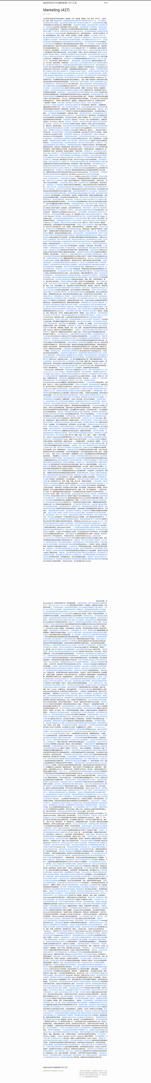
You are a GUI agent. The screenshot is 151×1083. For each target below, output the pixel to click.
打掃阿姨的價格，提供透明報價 (75, 416)
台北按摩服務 (87, 254)
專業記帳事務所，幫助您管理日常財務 (75, 670)
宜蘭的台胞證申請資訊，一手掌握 (93, 166)
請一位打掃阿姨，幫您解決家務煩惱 (96, 44)
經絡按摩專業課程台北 (58, 529)
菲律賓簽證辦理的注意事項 (97, 161)
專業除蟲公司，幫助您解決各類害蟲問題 (59, 559)
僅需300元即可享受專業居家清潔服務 (92, 197)
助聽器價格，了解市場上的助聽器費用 (94, 662)
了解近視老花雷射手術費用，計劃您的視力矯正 (78, 962)
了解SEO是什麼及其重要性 (86, 142)
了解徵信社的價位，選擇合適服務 (75, 780)
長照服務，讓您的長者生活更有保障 (86, 927)
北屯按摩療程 (47, 639)
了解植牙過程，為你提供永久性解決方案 (77, 199)
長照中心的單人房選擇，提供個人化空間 (60, 513)
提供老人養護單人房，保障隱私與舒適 (71, 168)
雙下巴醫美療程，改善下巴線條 (93, 515)
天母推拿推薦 (79, 618)
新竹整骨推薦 (47, 998)
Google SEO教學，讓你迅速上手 (72, 37)
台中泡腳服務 (52, 113)
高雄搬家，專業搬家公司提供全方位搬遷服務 (57, 977)
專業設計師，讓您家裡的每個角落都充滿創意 (69, 65)
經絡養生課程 (74, 82)
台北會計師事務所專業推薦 (59, 403)
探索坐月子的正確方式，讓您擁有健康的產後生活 (61, 315)
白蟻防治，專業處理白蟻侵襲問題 (64, 54)
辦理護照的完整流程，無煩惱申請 (86, 126)
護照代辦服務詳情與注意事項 (89, 92)
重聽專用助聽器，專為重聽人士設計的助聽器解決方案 (64, 939)
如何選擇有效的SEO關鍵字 (64, 668)
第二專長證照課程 (98, 548)
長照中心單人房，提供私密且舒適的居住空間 (60, 187)
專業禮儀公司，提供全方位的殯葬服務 (82, 262)
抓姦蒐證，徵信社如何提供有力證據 (71, 166)
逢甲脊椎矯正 (62, 306)
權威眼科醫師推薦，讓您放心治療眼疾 (89, 473)
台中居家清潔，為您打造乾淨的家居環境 (59, 189)
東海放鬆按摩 (103, 784)
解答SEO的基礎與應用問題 (72, 267)
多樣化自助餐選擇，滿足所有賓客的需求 (88, 54)
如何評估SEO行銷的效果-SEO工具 (60, 2)
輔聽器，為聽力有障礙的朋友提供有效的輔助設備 (61, 277)
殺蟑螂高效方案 (86, 302)
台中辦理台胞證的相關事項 (66, 401)
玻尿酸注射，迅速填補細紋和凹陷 (74, 935)
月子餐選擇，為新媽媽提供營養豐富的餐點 (87, 468)
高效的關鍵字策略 (57, 889)
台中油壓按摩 (97, 519)
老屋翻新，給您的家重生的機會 (91, 939)
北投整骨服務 (84, 27)
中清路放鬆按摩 (70, 859)
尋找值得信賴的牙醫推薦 (79, 559)
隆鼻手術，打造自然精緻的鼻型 (57, 952)
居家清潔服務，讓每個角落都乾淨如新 (61, 544)
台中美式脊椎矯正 (76, 626)
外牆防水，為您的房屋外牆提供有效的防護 (81, 210)
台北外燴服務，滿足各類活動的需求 (86, 355)
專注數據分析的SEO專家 (52, 157)
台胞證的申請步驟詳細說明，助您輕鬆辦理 (73, 353)
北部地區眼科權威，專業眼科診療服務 (80, 403)
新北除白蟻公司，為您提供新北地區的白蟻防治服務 (79, 731)
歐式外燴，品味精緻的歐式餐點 (64, 784)
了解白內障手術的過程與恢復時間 (75, 529)
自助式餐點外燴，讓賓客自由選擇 (82, 447)
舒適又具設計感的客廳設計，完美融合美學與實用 (87, 740)
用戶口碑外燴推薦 (53, 431)
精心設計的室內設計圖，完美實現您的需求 (86, 824)
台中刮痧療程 (102, 21)
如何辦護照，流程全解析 (81, 666)
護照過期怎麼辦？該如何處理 (91, 771)
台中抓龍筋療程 (48, 1057)
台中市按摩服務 (72, 908)
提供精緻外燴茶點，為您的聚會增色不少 (93, 334)
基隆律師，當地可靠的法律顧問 (84, 540)
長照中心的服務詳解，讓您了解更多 (54, 239)
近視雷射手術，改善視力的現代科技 (63, 843)
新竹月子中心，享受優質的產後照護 (70, 771)
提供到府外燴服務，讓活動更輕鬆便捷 (85, 357)
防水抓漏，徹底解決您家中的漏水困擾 (85, 967)
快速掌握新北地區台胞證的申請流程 (80, 1013)
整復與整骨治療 (87, 679)
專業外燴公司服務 (83, 479)
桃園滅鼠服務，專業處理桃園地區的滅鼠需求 (67, 21)
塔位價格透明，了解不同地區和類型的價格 (78, 523)
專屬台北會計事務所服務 (58, 716)
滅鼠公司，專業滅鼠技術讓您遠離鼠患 (81, 622)
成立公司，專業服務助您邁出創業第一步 (59, 740)
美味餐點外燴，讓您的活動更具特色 (80, 746)
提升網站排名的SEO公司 (92, 685)
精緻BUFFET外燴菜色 (56, 891)
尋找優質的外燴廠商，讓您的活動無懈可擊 (79, 519)
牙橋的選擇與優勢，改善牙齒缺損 (77, 885)
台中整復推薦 (56, 965)
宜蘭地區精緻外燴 (52, 86)
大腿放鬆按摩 (87, 664)
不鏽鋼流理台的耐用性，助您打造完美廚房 (66, 433)
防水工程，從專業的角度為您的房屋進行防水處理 (60, 340)
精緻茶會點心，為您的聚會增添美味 (86, 42)
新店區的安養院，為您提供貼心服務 (70, 693)
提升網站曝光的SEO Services (58, 206)
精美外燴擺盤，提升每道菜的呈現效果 (90, 212)
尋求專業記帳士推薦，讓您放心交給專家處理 (79, 695)
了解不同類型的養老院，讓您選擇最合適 (55, 323)
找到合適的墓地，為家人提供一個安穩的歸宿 (85, 288)
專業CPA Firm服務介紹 (97, 199)
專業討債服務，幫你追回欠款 (95, 834)
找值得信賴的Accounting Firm (68, 611)
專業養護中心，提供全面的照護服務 (93, 948)
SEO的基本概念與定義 (98, 853)
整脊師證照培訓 (95, 250)
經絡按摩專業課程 (55, 174)
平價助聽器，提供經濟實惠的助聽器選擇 (67, 216)
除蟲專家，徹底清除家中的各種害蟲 (70, 510)
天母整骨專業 (67, 754)
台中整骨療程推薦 (66, 241)
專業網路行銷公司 (87, 21)
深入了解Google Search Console (70, 243)
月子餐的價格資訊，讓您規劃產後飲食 (76, 248)
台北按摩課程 (56, 292)
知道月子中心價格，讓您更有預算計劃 (95, 475)
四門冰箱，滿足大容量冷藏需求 (91, 370)
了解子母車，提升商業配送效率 (86, 75)
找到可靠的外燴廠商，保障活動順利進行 (73, 996)
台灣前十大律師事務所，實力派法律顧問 (74, 298)
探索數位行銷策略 (78, 90)
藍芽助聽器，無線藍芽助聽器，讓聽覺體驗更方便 (60, 872)
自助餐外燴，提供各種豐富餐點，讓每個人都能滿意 (89, 134)
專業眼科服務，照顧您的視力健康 (89, 1004)
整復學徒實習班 (54, 630)
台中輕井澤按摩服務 (98, 128)
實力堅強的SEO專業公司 (57, 990)
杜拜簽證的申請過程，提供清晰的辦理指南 (64, 142)
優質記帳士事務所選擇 (95, 559)
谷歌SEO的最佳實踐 (51, 193)
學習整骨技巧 (63, 210)
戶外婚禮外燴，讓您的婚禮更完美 (86, 653)
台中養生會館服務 (94, 56)
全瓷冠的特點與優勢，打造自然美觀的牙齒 (78, 136)
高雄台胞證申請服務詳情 (66, 931)
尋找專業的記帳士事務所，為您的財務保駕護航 (58, 23)
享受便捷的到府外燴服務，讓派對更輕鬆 (74, 725)
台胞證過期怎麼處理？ (96, 317)
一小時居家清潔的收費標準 (81, 527)
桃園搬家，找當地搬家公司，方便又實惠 (66, 937)
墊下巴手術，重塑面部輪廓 (87, 630)
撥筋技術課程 (56, 1019)
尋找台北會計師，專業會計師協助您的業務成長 (65, 374)
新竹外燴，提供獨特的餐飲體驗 (90, 216)
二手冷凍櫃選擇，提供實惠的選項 (92, 693)
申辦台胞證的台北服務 (68, 48)
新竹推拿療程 (71, 201)
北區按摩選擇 (68, 134)
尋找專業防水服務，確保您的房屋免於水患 (78, 864)
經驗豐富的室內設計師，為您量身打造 (74, 1017)
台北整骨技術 (73, 546)
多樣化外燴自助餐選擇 (59, 309)
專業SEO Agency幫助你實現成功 (68, 73)
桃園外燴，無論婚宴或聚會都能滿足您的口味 (83, 235)
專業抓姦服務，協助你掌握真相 (81, 60)
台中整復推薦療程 (77, 782)
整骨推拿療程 (59, 922)
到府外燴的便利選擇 (99, 107)
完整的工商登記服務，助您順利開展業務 (68, 319)
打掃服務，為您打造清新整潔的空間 (63, 647)
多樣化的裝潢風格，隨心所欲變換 (53, 899)
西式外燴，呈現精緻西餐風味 (94, 113)
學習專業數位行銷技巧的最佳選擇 (71, 50)
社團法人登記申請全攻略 (64, 365)
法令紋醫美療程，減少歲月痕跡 (96, 742)
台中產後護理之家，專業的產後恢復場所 (55, 84)
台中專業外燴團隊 (98, 962)
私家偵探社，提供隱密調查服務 (86, 31)
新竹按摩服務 (88, 868)
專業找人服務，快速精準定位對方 (79, 182)
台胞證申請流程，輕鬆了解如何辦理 (88, 603)
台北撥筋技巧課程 (51, 71)
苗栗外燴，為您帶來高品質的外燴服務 (73, 292)
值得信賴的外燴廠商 (86, 840)
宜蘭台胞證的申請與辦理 (96, 248)
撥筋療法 (67, 262)
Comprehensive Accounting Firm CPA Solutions (59, 176)
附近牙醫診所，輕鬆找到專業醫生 (53, 786)
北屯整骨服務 (57, 790)
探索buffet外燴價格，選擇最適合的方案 (79, 397)
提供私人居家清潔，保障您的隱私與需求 (71, 794)
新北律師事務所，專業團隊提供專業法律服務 (81, 756)
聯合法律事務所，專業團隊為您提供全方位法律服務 (65, 662)
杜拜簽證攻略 (93, 655)
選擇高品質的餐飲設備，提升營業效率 (94, 552)
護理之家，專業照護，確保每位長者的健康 (78, 121)
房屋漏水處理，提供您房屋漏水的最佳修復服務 (72, 193)
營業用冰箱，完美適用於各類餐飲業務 (58, 548)
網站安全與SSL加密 (88, 174)
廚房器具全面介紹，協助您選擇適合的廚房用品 (68, 866)
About (106, 3)
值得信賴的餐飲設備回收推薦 (97, 700)
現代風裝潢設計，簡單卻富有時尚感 (56, 498)
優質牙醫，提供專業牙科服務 (81, 365)
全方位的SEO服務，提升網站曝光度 (84, 513)
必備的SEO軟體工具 (68, 618)
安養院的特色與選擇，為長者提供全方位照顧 (82, 275)
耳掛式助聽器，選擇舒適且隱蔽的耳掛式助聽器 (85, 1032)
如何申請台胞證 (77, 437)
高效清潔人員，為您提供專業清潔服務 (93, 847)
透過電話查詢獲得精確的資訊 (74, 758)
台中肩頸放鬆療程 (67, 613)
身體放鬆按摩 (63, 378)
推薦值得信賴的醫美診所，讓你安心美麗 (75, 395)
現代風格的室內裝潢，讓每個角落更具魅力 (62, 986)
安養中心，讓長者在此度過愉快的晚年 (73, 685)
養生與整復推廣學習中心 (51, 477)
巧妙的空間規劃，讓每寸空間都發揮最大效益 (93, 82)
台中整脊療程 (84, 153)
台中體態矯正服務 (83, 315)
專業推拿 (52, 96)
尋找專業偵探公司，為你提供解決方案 (81, 1044)
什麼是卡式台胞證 (74, 525)
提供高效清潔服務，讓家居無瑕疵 (62, 132)
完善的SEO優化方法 (66, 803)
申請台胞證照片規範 (77, 56)
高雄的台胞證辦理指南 (58, 624)
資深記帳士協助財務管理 (66, 851)
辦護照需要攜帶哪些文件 (80, 191)
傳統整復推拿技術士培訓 (91, 147)
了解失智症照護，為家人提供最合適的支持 (79, 309)
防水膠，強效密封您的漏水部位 (76, 239)
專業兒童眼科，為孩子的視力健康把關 (95, 208)
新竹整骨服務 (100, 555)
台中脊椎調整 (102, 262)
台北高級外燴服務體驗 (82, 998)
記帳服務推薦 (67, 349)
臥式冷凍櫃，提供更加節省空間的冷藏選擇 (71, 723)
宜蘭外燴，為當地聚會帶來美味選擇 (54, 264)
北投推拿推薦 (57, 298)
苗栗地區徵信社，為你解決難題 (57, 246)
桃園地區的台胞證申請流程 (95, 424)
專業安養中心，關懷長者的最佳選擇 (54, 645)
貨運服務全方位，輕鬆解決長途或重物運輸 (91, 1030)
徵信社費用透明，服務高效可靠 (53, 422)
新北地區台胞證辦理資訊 (63, 279)
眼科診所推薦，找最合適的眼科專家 (67, 946)
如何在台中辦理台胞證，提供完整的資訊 (80, 632)
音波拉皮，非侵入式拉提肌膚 (89, 103)
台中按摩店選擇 (48, 44)
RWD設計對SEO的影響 (53, 830)
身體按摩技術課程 (73, 449)
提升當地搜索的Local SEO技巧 (60, 1007)
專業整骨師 (69, 157)
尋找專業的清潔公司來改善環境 (88, 86)
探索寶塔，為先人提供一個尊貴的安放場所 (82, 380)
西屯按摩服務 (53, 483)
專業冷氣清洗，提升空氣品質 (55, 435)
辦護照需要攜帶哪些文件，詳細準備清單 (75, 655)
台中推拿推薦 (96, 405)
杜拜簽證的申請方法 (59, 111)
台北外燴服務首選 (94, 862)
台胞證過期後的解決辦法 (82, 735)
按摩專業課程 (75, 351)
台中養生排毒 (100, 414)
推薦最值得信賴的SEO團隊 (57, 140)
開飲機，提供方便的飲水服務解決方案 (85, 607)
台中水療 (86, 542)
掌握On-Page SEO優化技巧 (55, 180)
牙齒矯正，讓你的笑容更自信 (99, 975)
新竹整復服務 (89, 935)
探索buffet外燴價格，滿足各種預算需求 (87, 384)
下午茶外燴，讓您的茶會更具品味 (62, 31)
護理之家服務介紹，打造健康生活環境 (68, 71)
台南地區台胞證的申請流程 (87, 483)
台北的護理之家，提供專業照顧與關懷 (86, 157)
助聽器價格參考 (53, 510)
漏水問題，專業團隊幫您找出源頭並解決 (71, 805)
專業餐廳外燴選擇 (49, 836)
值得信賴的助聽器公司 (69, 706)
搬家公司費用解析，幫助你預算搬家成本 (78, 264)
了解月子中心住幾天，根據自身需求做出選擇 (69, 515)
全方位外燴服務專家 (62, 380)
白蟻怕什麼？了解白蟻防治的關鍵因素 (78, 306)
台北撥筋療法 (86, 510)
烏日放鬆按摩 (57, 218)
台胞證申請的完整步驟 (99, 121)
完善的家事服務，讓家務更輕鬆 (77, 342)
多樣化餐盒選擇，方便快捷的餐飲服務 (85, 233)
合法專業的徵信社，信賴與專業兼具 (59, 178)
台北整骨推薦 (64, 182)
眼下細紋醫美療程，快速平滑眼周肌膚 (75, 649)
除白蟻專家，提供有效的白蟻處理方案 (68, 105)
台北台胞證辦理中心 (70, 75)
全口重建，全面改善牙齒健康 (82, 992)
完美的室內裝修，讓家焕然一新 (91, 626)
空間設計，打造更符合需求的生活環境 (93, 71)
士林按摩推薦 (70, 311)
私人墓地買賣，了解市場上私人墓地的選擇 (56, 124)
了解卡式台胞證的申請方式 (67, 367)
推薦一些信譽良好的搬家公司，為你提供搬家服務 (88, 23)
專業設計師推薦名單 (79, 231)
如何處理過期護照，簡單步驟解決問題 (81, 39)
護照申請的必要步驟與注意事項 (59, 525)
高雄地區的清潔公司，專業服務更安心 (62, 698)
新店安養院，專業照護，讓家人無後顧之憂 (75, 485)
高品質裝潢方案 (97, 117)
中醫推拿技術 (53, 712)
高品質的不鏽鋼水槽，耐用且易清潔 (95, 618)
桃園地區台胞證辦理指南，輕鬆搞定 (57, 462)
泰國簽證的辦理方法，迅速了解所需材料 (74, 218)
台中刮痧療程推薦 (62, 933)
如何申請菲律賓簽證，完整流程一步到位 (89, 815)
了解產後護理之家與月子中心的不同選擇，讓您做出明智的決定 (75, 220)
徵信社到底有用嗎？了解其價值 (59, 428)
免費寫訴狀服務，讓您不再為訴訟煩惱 (89, 277)
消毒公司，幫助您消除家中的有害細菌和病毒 (79, 750)
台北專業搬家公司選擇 (73, 361)
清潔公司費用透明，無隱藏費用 (67, 283)
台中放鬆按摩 (77, 504)
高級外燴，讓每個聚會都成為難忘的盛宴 (70, 412)
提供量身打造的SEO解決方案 (89, 500)
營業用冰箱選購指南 (66, 281)
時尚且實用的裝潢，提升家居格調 (94, 712)
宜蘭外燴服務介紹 (71, 534)
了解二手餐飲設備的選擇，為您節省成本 (94, 1055)
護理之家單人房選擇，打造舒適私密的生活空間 (79, 304)
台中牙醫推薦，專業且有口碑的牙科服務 (63, 222)
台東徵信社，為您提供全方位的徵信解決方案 (87, 668)
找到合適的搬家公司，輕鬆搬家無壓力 (55, 1015)
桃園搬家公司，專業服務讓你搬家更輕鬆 (84, 506)
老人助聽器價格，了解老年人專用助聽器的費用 (73, 456)
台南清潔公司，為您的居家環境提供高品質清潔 (65, 153)
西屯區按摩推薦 (76, 876)
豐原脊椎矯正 (69, 370)
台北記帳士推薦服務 (94, 439)
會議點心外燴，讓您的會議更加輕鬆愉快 (86, 803)
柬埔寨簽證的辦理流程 (74, 847)
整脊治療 (82, 113)
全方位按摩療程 (98, 1044)
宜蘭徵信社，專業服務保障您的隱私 (70, 145)
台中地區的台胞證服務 (85, 689)
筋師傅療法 (66, 422)
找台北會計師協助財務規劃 (99, 698)
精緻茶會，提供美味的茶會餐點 (59, 838)
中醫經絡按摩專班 (90, 744)
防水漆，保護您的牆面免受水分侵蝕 (77, 716)
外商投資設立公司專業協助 (54, 185)
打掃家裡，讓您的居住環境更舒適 (62, 666)
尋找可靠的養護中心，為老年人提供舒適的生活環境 (62, 1028)
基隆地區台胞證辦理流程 (55, 75)
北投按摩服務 (70, 229)
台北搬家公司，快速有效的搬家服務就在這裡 (74, 161)
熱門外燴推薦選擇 (101, 1019)
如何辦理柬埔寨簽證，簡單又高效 (82, 203)
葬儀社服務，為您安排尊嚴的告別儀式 (58, 876)
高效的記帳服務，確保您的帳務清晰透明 (55, 1044)
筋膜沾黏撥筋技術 (68, 42)
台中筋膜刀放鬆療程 (95, 443)
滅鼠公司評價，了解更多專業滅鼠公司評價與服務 (64, 155)
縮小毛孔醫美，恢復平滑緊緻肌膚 (71, 128)
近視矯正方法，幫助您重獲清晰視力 (77, 115)
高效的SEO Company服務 (64, 269)
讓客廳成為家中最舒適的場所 (81, 241)
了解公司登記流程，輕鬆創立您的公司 (78, 140)
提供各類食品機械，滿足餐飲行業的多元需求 (85, 422)
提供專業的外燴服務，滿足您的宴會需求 (85, 25)
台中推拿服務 (90, 382)
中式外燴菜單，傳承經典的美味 (59, 39)
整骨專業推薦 (69, 904)
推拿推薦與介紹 (69, 58)
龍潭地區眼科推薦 (52, 288)
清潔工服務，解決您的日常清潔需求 (69, 103)
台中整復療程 (78, 426)
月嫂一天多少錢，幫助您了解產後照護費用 (64, 1002)
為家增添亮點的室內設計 (92, 893)
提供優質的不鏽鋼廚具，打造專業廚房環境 (93, 637)
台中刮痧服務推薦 (82, 338)
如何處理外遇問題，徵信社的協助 (81, 954)
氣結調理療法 (67, 119)
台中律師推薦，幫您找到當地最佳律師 (87, 187)
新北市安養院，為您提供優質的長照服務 (75, 443)
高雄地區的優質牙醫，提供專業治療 (80, 460)
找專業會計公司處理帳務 (63, 170)
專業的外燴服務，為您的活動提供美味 (64, 458)
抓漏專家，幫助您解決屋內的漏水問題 (79, 1015)
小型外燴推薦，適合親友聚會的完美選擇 (67, 77)
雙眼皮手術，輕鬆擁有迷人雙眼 (98, 897)
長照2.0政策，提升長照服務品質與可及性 (83, 63)
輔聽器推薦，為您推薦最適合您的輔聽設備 (58, 138)
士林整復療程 (102, 355)
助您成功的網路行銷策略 (54, 418)
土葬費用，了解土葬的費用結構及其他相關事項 (58, 90)
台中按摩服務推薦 (93, 845)
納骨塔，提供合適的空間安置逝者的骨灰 (78, 828)
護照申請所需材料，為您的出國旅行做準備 (94, 420)
